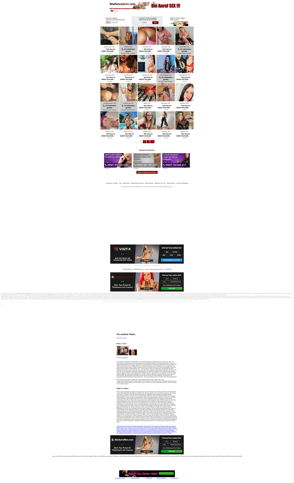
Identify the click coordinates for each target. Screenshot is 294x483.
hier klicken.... (125, 357)
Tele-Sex (170, 433)
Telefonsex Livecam (137, 431)
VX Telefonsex (174, 478)
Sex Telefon (129, 430)
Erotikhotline (140, 426)
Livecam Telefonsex (147, 431)
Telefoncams (149, 478)
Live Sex (146, 429)
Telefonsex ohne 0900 (150, 433)
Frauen (135, 429)
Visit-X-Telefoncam (161, 478)
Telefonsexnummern (169, 430)
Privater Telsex (153, 427)
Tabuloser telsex (124, 429)
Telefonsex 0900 (141, 433)
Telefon (141, 429)
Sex (138, 429)
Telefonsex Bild (123, 433)
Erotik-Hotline (147, 426)
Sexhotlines (129, 431)
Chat (176, 429)
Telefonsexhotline (121, 426)
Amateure (152, 429)
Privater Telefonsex (159, 430)
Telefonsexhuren (157, 431)
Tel (149, 429)
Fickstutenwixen (136, 430)
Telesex (165, 433)
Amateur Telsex (161, 427)
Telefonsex (130, 429)
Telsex (124, 338)
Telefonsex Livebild (132, 433)
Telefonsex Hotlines (121, 431)
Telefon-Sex (143, 430)
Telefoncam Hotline (164, 426)
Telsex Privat (146, 427)
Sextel (159, 429)
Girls (173, 429)
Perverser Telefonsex (166, 431)
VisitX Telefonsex (135, 478)
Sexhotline (128, 426)
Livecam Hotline (155, 426)
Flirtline (163, 429)
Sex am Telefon (150, 430)
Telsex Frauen (139, 427)
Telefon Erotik (159, 433)
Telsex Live (127, 427)
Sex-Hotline (134, 426)
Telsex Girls (133, 427)
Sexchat (124, 430)
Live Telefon (169, 429)
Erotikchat (119, 430)
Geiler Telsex (168, 427)
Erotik (156, 429)
